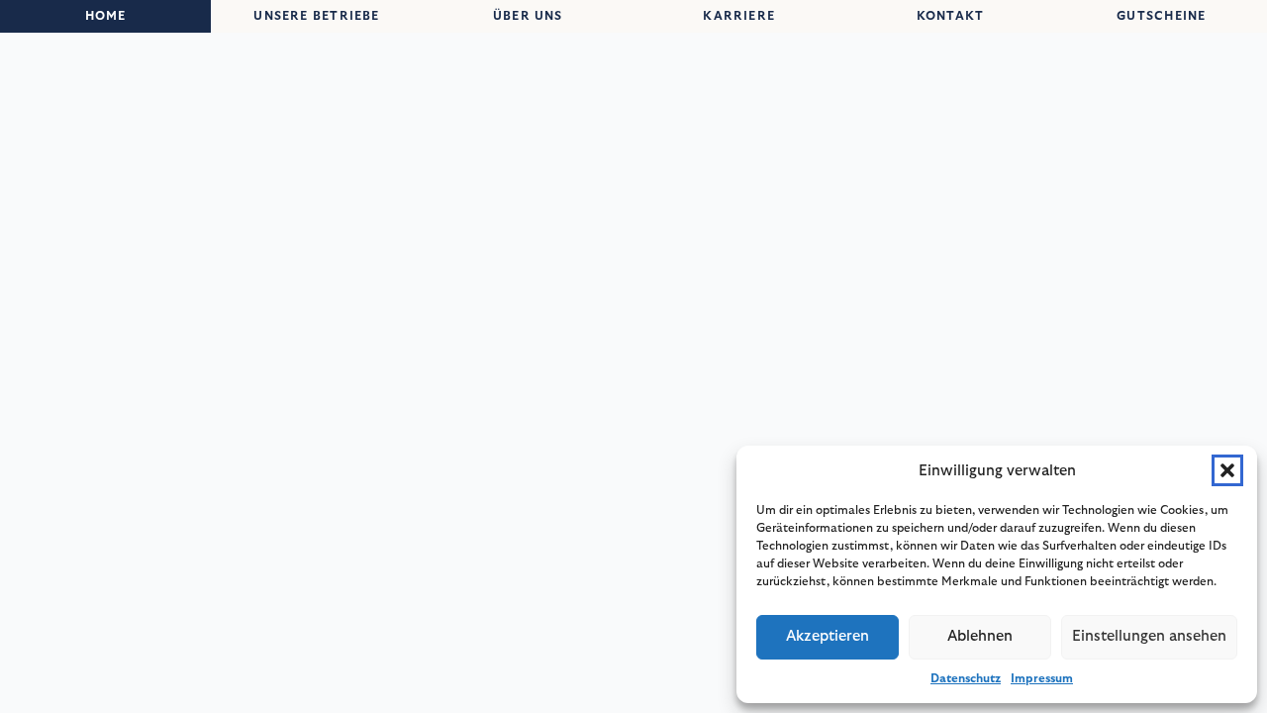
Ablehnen (980, 636)
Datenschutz (965, 678)
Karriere (739, 16)
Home (106, 16)
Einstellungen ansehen (1149, 636)
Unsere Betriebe (316, 16)
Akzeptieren (827, 636)
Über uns (528, 16)
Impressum (1042, 678)
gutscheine (1161, 16)
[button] (1227, 470)
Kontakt (951, 16)
